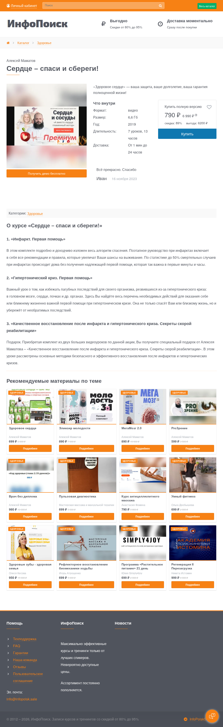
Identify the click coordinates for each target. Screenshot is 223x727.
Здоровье (35, 213)
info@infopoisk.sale (22, 698)
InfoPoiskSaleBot (203, 719)
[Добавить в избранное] (209, 107)
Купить (187, 133)
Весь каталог (207, 6)
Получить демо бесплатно (46, 173)
